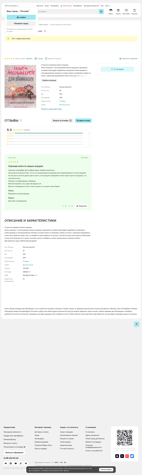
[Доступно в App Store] (117, 456)
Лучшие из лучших (67, 439)
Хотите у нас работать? (94, 451)
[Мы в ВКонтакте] (6, 463)
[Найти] (101, 11)
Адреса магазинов (92, 435)
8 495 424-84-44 (11, 458)
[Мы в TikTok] (21, 463)
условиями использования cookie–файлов (55, 470)
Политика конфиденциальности (94, 446)
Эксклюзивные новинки (69, 435)
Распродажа (39, 439)
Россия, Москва (12, 6)
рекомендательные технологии (80, 466)
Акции (37, 435)
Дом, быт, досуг (64, 105)
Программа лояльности (12, 432)
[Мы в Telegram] (26, 463)
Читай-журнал (65, 442)
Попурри (62, 101)
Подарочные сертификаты (13, 436)
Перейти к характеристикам (51, 109)
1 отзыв (40, 59)
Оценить (29, 59)
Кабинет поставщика (93, 442)
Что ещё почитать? (67, 449)
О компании (90, 432)
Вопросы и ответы (10, 443)
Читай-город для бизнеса (95, 439)
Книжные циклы (66, 445)
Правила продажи (41, 442)
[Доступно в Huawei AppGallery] (127, 456)
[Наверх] (136, 324)
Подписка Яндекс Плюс (43, 445)
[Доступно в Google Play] (122, 456)
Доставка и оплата (41, 432)
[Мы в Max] (11, 463)
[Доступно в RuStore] (132, 456)
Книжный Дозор (10, 439)
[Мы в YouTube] (16, 463)
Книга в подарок (41, 449)
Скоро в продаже (66, 432)
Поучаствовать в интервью (14, 447)
